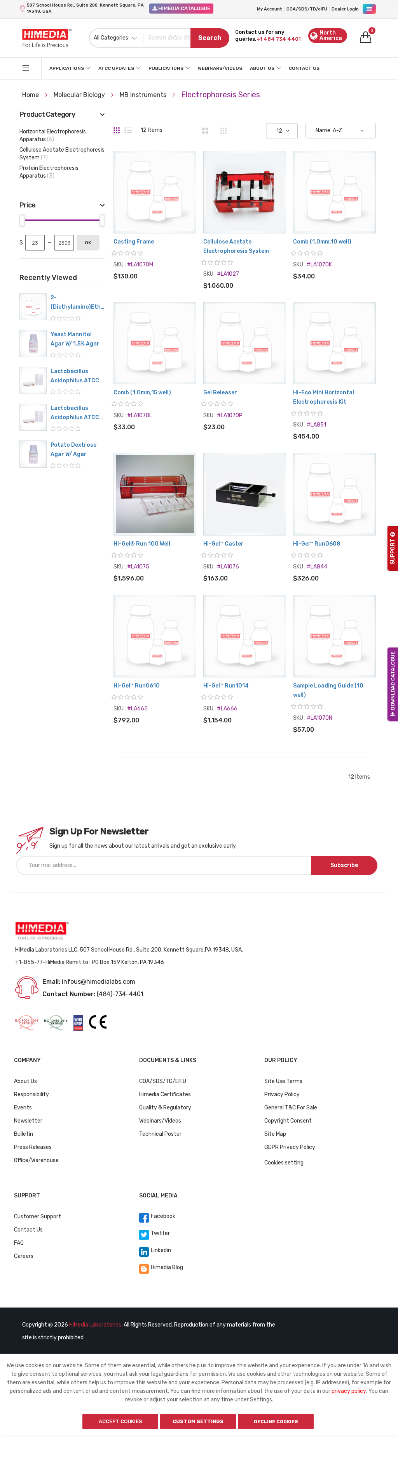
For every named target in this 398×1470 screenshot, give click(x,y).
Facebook (163, 1216)
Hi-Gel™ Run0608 (316, 544)
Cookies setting (284, 1162)
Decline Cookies (276, 1421)
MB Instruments (144, 94)
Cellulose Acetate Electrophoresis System (236, 246)
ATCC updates (116, 68)
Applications (66, 68)
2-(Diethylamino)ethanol (77, 303)
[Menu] (369, 9)
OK (88, 242)
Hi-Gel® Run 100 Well (141, 544)
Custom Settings (198, 1421)
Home (31, 94)
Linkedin (161, 1250)
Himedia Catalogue (183, 8)
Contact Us (304, 68)
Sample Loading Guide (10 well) (328, 690)
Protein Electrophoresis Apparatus (49, 172)
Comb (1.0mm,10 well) (322, 241)
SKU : (119, 265)
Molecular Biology (80, 94)
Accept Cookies (120, 1421)
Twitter (160, 1233)
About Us (262, 68)
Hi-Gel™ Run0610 (136, 685)
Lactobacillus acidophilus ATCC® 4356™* (77, 413)
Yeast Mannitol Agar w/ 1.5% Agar (75, 339)
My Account (269, 9)
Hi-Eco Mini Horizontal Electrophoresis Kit (323, 397)
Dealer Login (345, 9)
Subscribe (344, 865)
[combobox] (159, 38)
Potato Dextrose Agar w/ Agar (73, 450)
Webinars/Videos (220, 68)
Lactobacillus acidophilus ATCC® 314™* (77, 376)
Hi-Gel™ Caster (223, 544)
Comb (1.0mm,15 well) (142, 392)
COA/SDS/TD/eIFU (306, 9)
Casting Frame (133, 241)
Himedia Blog (167, 1267)
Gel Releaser (220, 392)
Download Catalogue (393, 680)
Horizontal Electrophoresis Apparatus (52, 135)
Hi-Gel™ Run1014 (226, 685)
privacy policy (349, 1391)
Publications (165, 68)
